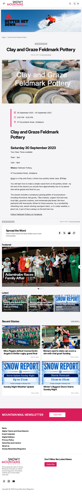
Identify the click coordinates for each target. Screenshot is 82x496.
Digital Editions (8, 437)
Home (4, 37)
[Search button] (70, 4)
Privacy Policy (8, 440)
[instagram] (9, 481)
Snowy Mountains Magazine (14, 449)
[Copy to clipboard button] (74, 233)
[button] (2, 267)
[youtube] (14, 481)
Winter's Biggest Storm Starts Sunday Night (58, 388)
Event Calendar (8, 434)
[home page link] (15, 3)
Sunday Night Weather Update (19, 386)
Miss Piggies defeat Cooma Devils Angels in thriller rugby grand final (21, 352)
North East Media (46, 55)
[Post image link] (21, 337)
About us (5, 446)
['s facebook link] (4, 481)
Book (13, 178)
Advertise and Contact (11, 443)
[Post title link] (41, 267)
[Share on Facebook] (60, 233)
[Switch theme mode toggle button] (76, 4)
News (4, 428)
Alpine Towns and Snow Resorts (15, 431)
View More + (75, 321)
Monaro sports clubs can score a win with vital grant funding (59, 352)
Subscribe (57, 415)
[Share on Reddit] (69, 233)
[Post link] (15, 303)
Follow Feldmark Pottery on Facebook (27, 214)
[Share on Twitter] (64, 233)
